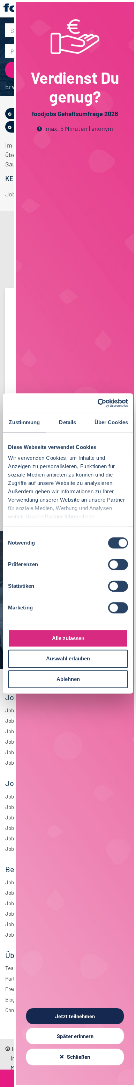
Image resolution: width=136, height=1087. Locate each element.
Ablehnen (68, 679)
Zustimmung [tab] (24, 422)
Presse (13, 989)
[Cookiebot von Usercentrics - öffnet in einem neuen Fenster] (98, 402)
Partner (13, 978)
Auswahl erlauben (68, 659)
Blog (10, 999)
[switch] (118, 564)
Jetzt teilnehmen (75, 1016)
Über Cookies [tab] (111, 422)
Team (11, 968)
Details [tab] (67, 422)
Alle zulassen (68, 638)
